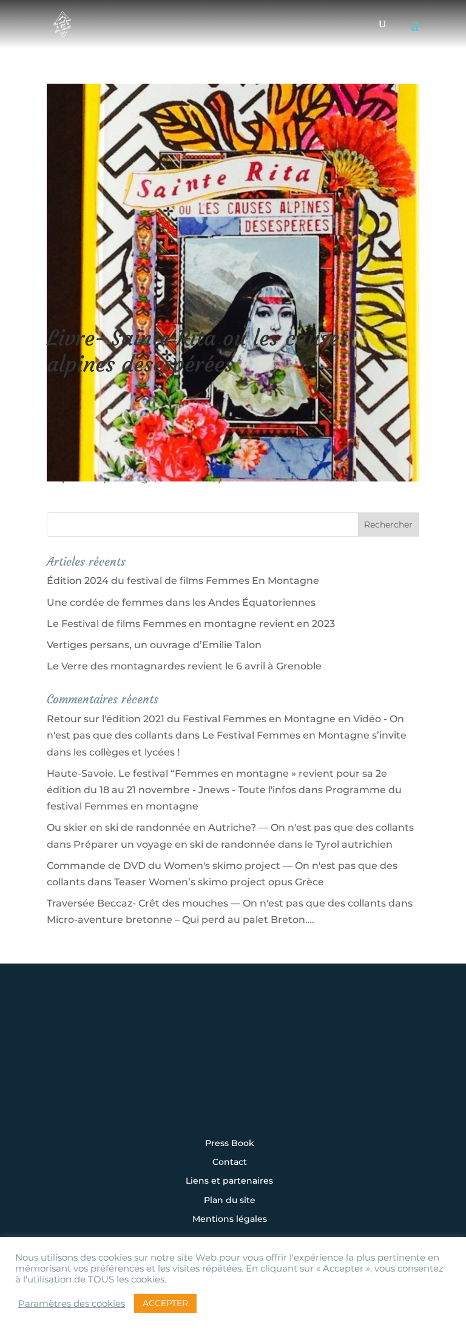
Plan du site (229, 1200)
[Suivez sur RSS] (233, 1099)
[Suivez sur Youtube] (270, 1066)
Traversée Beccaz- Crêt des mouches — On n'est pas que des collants (216, 903)
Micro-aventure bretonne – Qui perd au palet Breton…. (180, 919)
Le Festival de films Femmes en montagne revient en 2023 (191, 623)
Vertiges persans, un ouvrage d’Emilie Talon (154, 645)
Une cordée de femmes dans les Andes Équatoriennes (181, 602)
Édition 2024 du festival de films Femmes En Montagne (183, 580)
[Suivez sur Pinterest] (308, 1066)
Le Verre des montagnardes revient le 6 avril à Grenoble (184, 666)
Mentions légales (229, 1219)
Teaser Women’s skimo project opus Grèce (219, 882)
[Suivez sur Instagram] (157, 1066)
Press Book (229, 1143)
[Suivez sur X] (233, 1066)
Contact (229, 1162)
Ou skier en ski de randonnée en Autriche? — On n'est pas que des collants (230, 827)
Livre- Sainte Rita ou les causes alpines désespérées (197, 351)
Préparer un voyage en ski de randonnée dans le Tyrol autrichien (233, 844)
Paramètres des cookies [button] (71, 1303)
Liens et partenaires (229, 1181)
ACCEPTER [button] (165, 1303)
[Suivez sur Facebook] (195, 1066)
